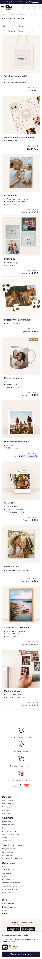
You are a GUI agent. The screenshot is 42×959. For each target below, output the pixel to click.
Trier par (11, 31)
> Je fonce (35, 2)
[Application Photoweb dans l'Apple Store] (13, 931)
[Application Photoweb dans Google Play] (28, 931)
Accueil (4, 14)
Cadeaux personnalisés (17, 14)
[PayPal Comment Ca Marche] (20, 785)
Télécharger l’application (21, 954)
